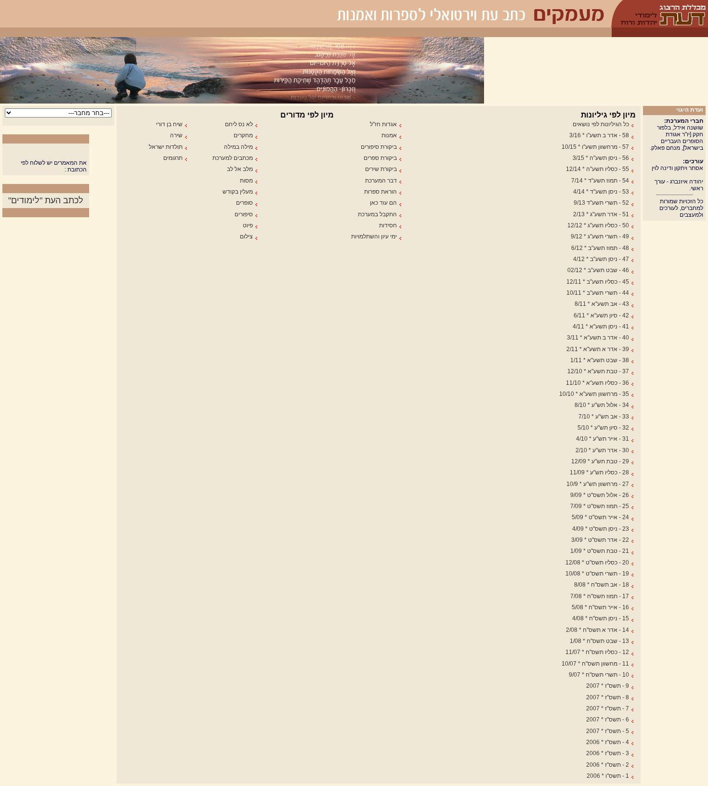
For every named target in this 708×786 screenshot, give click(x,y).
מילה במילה (238, 147)
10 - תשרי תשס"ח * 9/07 (599, 674)
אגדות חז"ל (383, 124)
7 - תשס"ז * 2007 (607, 708)
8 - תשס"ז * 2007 (607, 697)
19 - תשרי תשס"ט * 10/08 (597, 573)
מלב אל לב (240, 169)
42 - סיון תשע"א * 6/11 (601, 315)
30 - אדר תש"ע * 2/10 (602, 450)
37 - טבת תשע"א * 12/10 (598, 371)
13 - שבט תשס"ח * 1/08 (599, 641)
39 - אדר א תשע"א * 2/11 (597, 349)
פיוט (248, 225)
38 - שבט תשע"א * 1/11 (599, 360)
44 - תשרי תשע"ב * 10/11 (597, 292)
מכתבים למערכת (232, 158)
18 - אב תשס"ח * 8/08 (601, 584)
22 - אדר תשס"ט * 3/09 (600, 540)
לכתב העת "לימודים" (45, 200)
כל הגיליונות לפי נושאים (601, 124)
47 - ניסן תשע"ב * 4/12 (601, 259)
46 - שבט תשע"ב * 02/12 (598, 270)
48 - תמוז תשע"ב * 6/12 (600, 248)
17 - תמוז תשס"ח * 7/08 (599, 596)
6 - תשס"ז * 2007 (607, 719)
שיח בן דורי (169, 124)
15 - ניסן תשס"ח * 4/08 (600, 618)
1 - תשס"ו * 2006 (608, 776)
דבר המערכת (381, 180)
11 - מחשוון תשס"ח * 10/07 (595, 663)
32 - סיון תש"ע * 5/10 (603, 427)
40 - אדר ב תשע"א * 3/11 (598, 337)
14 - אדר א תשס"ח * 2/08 (597, 630)
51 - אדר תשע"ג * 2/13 (601, 214)
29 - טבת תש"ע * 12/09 (600, 461)
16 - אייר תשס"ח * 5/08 (600, 607)
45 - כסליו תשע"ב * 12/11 (597, 281)
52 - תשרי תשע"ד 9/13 (601, 202)
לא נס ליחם (239, 124)
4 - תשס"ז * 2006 (607, 742)
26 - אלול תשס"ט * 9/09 (599, 495)
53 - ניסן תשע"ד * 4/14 (601, 191)
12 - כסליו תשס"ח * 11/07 (597, 652)
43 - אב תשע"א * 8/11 (602, 304)
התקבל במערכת (377, 214)
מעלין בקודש (238, 191)
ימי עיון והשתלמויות (374, 236)
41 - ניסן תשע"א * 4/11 (601, 326)
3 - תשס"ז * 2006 (607, 753)
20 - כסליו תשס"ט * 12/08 (597, 562)
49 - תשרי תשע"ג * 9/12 (600, 236)
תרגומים (173, 158)
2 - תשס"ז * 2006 (607, 764)
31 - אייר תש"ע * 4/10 (602, 438)
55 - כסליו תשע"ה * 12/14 (597, 169)
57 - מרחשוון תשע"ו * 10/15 (595, 147)
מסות (246, 180)
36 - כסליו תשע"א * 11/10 (597, 383)
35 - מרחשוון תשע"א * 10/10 (594, 394)
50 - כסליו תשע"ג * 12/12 (598, 225)
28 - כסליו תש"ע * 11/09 (599, 472)
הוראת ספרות (380, 191)
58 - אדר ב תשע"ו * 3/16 (599, 135)
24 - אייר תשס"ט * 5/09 (600, 517)
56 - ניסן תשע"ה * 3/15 (601, 158)
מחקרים (243, 135)
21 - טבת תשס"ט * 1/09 (599, 551)
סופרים (244, 202)
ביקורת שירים (381, 169)
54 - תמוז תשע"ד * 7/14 (600, 180)
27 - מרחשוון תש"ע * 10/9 (597, 484)
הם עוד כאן (383, 202)
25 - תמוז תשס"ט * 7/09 (599, 506)
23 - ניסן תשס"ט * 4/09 (600, 528)
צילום (246, 236)
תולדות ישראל (166, 147)
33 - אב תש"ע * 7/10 (603, 416)
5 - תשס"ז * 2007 (607, 731)
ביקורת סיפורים (379, 147)
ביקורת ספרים (380, 158)
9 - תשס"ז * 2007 (607, 685)
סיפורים (244, 214)
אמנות (389, 135)
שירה (176, 135)
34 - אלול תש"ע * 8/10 (602, 405)
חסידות (388, 225)
